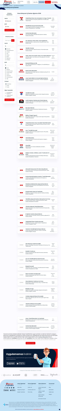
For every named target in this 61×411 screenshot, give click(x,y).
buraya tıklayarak (43, 337)
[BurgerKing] (26, 375)
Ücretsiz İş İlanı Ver (31, 389)
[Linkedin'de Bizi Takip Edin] (11, 388)
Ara (13, 40)
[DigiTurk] (54, 375)
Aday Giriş (35, 2)
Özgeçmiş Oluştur (21, 389)
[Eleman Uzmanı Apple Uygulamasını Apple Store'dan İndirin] (10, 363)
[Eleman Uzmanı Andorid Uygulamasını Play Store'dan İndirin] (20, 363)
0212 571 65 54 (55, 2)
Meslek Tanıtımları (21, 392)
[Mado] (35, 375)
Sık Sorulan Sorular (42, 398)
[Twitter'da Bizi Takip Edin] (9, 388)
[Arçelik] (16, 375)
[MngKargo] (44, 375)
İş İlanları (14, 2)
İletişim (50, 394)
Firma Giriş (41, 2)
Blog (50, 387)
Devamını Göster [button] (30, 343)
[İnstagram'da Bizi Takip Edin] (5, 388)
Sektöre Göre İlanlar (20, 2)
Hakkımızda (51, 392)
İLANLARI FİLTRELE (9, 99)
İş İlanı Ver (48, 2)
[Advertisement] (9, 123)
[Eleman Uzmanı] (7, 2)
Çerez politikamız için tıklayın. (38, 409)
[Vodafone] (7, 375)
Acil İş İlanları (28, 2)
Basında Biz (51, 389)
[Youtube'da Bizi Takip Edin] (13, 388)
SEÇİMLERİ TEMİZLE (9, 30)
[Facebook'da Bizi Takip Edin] (7, 388)
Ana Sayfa (5, 5)
